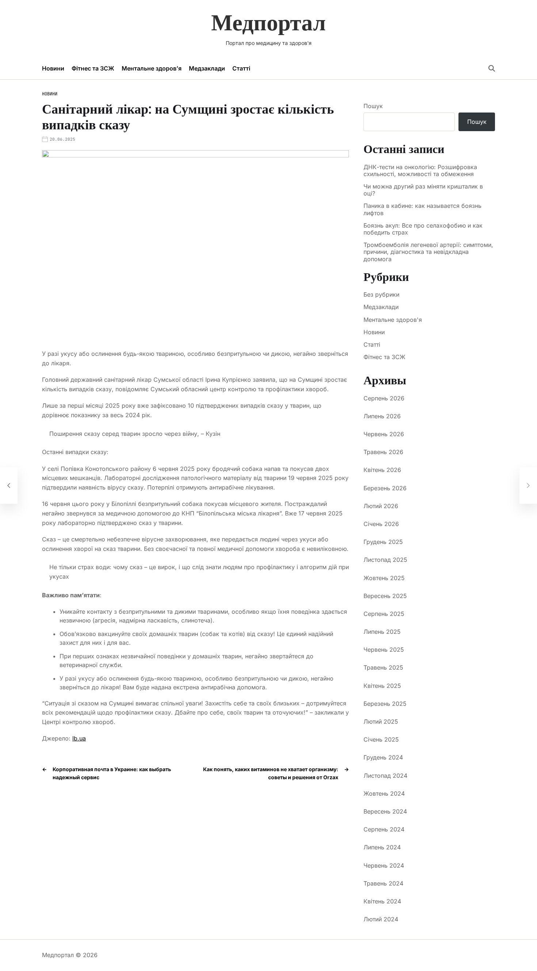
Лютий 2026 (380, 506)
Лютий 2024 (380, 919)
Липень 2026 (382, 416)
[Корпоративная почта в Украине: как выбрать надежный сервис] (9, 485)
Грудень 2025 (383, 541)
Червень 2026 (383, 434)
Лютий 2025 (380, 721)
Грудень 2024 (383, 757)
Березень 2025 (385, 703)
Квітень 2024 (382, 901)
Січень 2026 (381, 524)
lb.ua (79, 738)
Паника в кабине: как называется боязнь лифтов (422, 209)
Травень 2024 (383, 883)
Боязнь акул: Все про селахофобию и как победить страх (423, 229)
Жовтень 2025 (384, 578)
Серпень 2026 (383, 398)
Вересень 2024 (385, 811)
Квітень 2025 (382, 685)
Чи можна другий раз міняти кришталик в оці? (423, 190)
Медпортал (268, 22)
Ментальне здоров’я (152, 68)
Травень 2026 (383, 452)
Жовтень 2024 (384, 793)
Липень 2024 (382, 847)
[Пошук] (491, 68)
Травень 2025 (383, 667)
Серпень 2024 (383, 829)
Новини (53, 68)
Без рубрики (381, 294)
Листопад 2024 (385, 775)
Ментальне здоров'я (392, 319)
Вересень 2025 (385, 595)
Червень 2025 (383, 649)
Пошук (373, 106)
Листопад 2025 (385, 559)
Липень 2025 (382, 631)
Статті (241, 68)
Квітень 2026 (382, 469)
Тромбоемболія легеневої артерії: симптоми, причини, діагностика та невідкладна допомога (428, 251)
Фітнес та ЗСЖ (93, 68)
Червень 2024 (383, 865)
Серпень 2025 (383, 613)
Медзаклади (207, 68)
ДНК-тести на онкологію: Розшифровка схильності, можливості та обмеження (420, 171)
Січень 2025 (381, 739)
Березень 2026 (385, 488)
